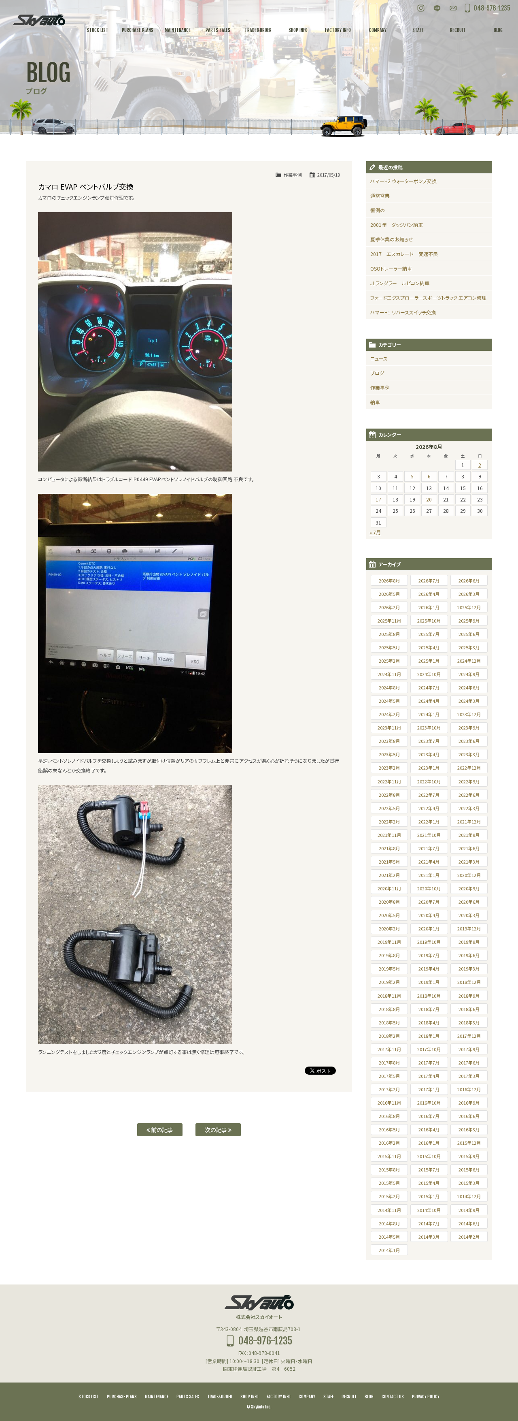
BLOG (369, 1396)
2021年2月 (389, 875)
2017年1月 (428, 1089)
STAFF (328, 1396)
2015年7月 (428, 1169)
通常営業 (380, 195)
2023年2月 (389, 767)
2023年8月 (389, 741)
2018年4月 (428, 1022)
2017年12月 (469, 1036)
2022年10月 (429, 781)
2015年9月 (469, 1156)
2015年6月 (469, 1169)
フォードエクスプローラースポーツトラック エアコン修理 (428, 297)
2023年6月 (469, 741)
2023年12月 (469, 714)
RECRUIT (349, 1396)
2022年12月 (469, 767)
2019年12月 (469, 928)
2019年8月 (389, 955)
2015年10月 (429, 1156)
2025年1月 (428, 660)
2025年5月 (389, 647)
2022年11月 (389, 781)
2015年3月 (469, 1183)
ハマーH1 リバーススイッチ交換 (403, 312)
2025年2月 (389, 660)
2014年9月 (469, 1210)
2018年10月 (429, 995)
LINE (437, 8)
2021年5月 (389, 861)
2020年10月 (429, 888)
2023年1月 (428, 767)
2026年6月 (469, 580)
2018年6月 (469, 1009)
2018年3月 (469, 1022)
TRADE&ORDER (219, 1396)
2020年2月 (389, 928)
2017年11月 (389, 1049)
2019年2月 (389, 982)
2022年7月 (428, 795)
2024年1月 (428, 714)
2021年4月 (428, 861)
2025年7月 (428, 634)
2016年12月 (469, 1089)
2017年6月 (469, 1062)
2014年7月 (428, 1223)
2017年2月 (389, 1089)
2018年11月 (389, 995)
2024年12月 (469, 660)
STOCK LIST (89, 1396)
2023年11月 (389, 727)
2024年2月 (389, 714)
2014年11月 (389, 1210)
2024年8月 (389, 687)
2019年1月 (428, 982)
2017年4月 (428, 1076)
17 (378, 499)
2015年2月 (389, 1196)
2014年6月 (469, 1223)
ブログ (377, 372)
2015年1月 (428, 1196)
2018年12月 (469, 982)
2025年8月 (389, 634)
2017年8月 (389, 1062)
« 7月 (375, 532)
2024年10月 (429, 674)
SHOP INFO (249, 1396)
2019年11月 (389, 942)
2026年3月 (469, 594)
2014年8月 (389, 1223)
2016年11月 (389, 1102)
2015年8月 (389, 1169)
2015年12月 (469, 1142)
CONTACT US (393, 1396)
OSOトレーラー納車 (391, 268)
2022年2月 (389, 821)
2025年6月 (469, 634)
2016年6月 (469, 1116)
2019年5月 (389, 968)
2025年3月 (469, 647)
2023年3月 (469, 754)
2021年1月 (428, 875)
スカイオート (39, 20)
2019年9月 (469, 942)
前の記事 (161, 1129)
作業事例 (292, 174)
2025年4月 (428, 647)
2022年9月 (469, 781)
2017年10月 (429, 1049)
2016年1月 (428, 1142)
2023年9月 (469, 727)
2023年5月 (389, 754)
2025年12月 (469, 607)
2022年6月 (469, 795)
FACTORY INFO (279, 1396)
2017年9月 (469, 1049)
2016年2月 (389, 1142)
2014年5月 (389, 1236)
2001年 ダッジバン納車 (396, 224)
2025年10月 (429, 620)
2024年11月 (389, 674)
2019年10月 (429, 942)
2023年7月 (428, 741)
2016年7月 (428, 1116)
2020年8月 (389, 901)
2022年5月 (389, 808)
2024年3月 (469, 701)
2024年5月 (389, 701)
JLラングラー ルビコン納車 (399, 283)
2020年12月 (469, 875)
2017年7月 (428, 1062)
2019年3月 (469, 968)
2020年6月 (469, 901)
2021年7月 (428, 848)
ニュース (379, 358)
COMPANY (307, 1396)
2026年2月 (389, 607)
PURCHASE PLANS (122, 1396)
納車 (375, 402)
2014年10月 (429, 1210)
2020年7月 (428, 901)
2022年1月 (428, 821)
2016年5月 (389, 1129)
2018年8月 (389, 1009)
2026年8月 (389, 580)
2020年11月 (389, 888)
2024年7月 (428, 687)
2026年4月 (428, 594)
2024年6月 (469, 687)
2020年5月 (389, 915)
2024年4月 (428, 701)
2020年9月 (469, 888)
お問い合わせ (453, 8)
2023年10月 (429, 727)
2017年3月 (469, 1076)
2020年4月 (428, 915)
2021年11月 (389, 835)
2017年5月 (389, 1076)
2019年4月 (428, 968)
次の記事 (216, 1129)
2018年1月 (428, 1036)
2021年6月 (469, 848)
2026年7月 (428, 580)
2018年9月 (469, 995)
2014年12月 (469, 1196)
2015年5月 (389, 1183)
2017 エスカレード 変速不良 (404, 253)
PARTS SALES (187, 1396)
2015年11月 (389, 1156)
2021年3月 (469, 861)
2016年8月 (389, 1116)
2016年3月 (469, 1129)
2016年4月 (428, 1129)
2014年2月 (469, 1236)
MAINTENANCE (156, 1396)
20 (429, 499)
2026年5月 (389, 594)
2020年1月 (428, 928)
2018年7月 (428, 1009)
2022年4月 (428, 808)
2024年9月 (469, 674)
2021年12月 (469, 821)
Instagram (421, 8)
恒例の (377, 210)
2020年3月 (469, 915)
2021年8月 (389, 848)
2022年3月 (469, 808)
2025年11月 (389, 620)
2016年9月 (469, 1102)
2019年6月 (469, 955)
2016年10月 (429, 1102)
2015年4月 (428, 1183)
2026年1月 (428, 607)
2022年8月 (389, 795)
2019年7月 (428, 955)
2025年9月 (469, 620)
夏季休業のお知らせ (391, 239)
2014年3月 (428, 1236)
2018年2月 (389, 1036)
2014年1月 (389, 1250)
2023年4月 (428, 754)
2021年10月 (429, 835)
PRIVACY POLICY (425, 1396)
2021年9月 (469, 835)
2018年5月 (389, 1022)
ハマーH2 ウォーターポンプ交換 (403, 180)
